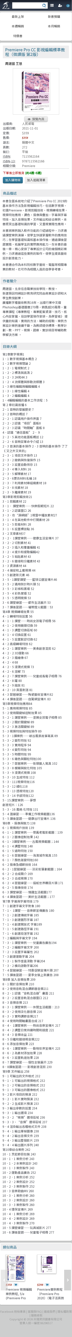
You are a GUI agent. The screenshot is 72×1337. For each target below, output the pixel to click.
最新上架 (18, 16)
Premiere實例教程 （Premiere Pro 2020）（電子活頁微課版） (50, 1295)
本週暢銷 (18, 26)
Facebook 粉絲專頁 (13, 1311)
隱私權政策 (64, 1311)
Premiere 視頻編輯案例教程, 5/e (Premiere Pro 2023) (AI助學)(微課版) (19, 1298)
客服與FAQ (35, 1311)
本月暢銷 (54, 26)
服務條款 (37, 1315)
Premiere (28, 165)
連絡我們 (49, 1311)
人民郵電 (28, 123)
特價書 (17, 36)
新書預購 (54, 16)
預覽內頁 (38, 119)
